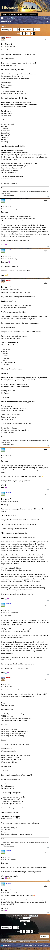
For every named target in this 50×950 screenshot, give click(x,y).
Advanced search (38, 29)
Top (48, 197)
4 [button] (31, 33)
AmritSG (8, 200)
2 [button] (26, 33)
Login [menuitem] (47, 18)
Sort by (20, 918)
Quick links (6, 18)
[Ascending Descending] (25, 921)
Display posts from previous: (20, 915)
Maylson (8, 37)
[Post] (2, 46)
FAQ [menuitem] (14, 18)
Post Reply (5, 29)
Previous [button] (21, 33)
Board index (7, 945)
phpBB (19, 948)
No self (4, 26)
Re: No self (6, 44)
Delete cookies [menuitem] (28, 945)
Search (35, 29)
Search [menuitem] (48, 22)
